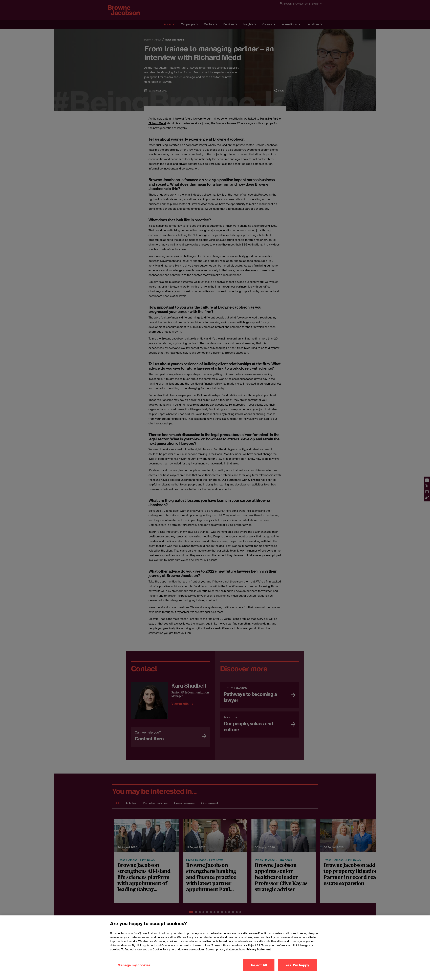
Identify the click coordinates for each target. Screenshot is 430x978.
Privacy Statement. (258, 949)
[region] (215, 946)
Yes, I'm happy (297, 965)
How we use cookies (191, 949)
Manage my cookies (134, 965)
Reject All (259, 965)
